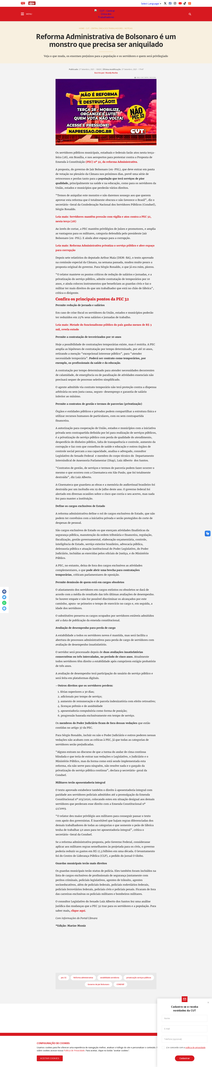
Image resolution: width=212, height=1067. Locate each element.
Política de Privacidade (74, 1050)
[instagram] (174, 3)
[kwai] (189, 2)
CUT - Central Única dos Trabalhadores (104, 28)
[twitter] (165, 3)
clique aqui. (78, 910)
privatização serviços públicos (138, 977)
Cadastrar (185, 1058)
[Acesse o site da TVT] (23, 4)
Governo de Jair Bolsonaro (98, 984)
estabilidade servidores (109, 977)
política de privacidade (195, 1047)
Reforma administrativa (83, 977)
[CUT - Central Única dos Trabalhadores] (106, 14)
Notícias (128, 28)
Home (81, 28)
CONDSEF (120, 984)
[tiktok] (184, 3)
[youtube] (179, 3)
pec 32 (63, 977)
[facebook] (170, 3)
